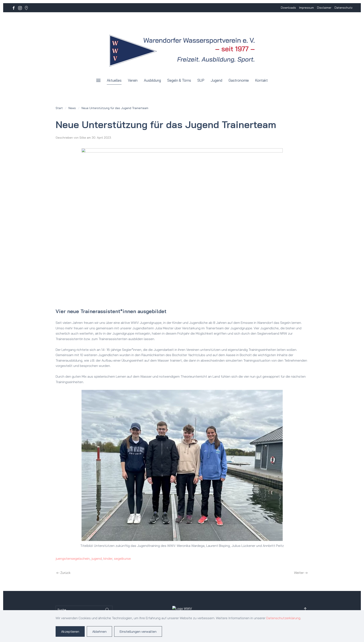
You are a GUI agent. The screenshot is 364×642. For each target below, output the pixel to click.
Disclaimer (324, 7)
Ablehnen (99, 631)
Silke (82, 137)
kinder (107, 558)
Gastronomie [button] (239, 80)
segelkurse (122, 558)
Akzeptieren (70, 631)
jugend (96, 558)
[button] (98, 80)
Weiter (299, 572)
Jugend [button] (216, 80)
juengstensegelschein (73, 558)
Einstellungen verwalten (138, 631)
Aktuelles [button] (114, 80)
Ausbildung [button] (152, 80)
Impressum (306, 7)
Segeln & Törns (179, 80)
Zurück (65, 572)
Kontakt (261, 80)
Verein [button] (133, 80)
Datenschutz (343, 7)
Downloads (288, 7)
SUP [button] (200, 80)
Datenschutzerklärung (283, 618)
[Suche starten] (107, 610)
